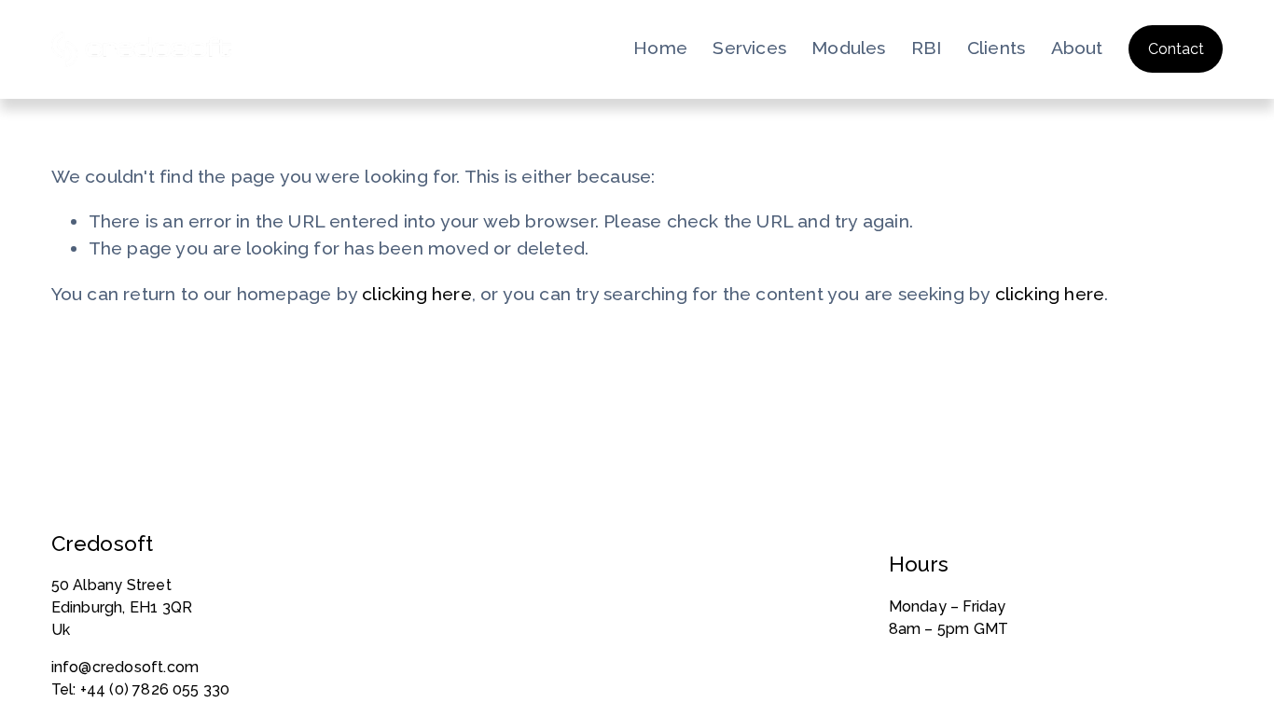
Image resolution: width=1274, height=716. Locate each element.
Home (660, 48)
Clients (996, 48)
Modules (848, 48)
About (1077, 48)
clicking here (417, 294)
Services (749, 48)
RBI (926, 48)
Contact (1176, 49)
